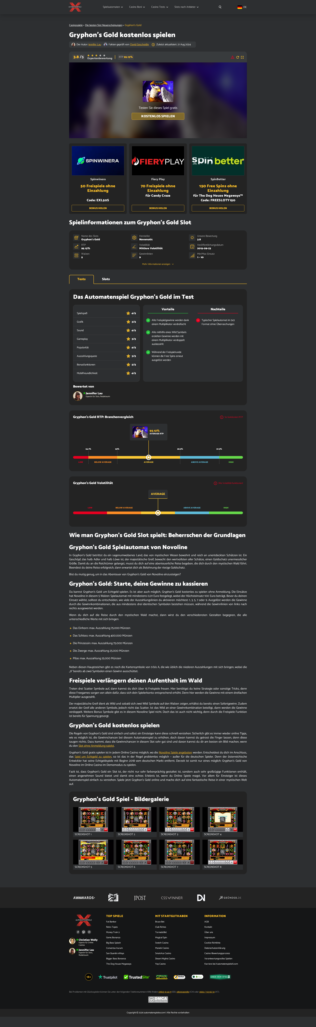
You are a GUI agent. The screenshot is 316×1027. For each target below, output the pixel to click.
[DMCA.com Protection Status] (158, 1002)
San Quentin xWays (115, 953)
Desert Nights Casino (165, 958)
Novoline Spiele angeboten (175, 752)
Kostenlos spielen (158, 116)
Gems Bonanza (113, 937)
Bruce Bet (159, 922)
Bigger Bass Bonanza (116, 958)
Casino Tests (158, 7)
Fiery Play (158, 179)
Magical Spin (161, 937)
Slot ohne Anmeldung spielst (96, 745)
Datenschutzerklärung (214, 948)
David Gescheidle (139, 44)
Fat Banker (111, 922)
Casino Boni (135, 7)
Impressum (209, 937)
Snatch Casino (162, 943)
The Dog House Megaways (118, 964)
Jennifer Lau (94, 44)
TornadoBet (161, 932)
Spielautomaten (111, 7)
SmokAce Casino (163, 953)
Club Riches (160, 927)
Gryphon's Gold (90, 239)
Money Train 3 (112, 932)
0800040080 (183, 992)
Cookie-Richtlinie (212, 943)
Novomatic (146, 239)
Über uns (208, 932)
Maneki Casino (162, 948)
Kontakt (208, 927)
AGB (206, 922)
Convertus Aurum (114, 948)
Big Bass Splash (113, 943)
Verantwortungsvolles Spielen (218, 958)
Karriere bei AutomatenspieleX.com (221, 964)
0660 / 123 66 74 (206, 992)
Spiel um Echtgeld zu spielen (93, 756)
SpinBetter (218, 179)
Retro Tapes (112, 927)
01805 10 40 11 (164, 992)
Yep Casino (160, 964)
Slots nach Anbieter (185, 7)
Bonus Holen (98, 208)
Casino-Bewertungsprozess (217, 953)
